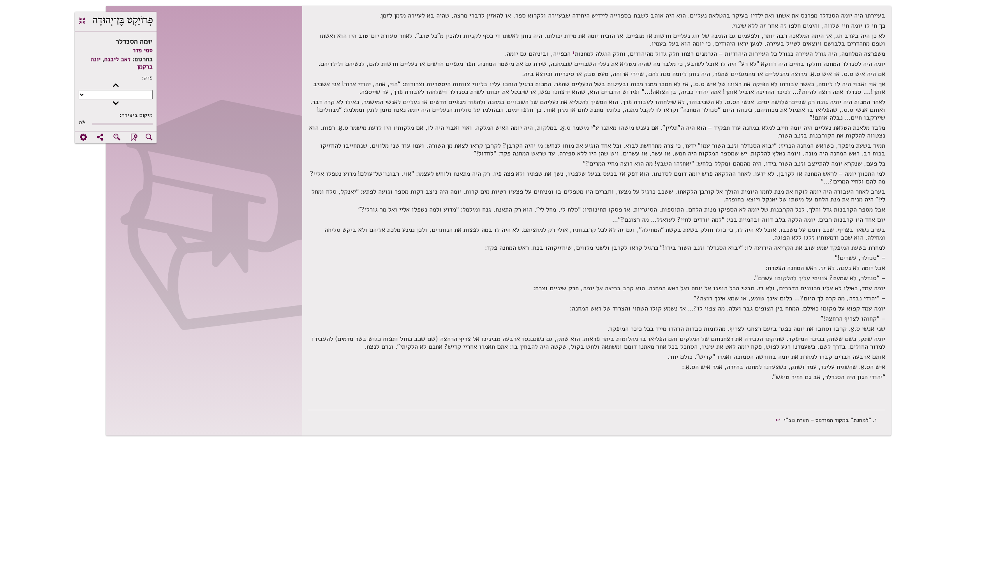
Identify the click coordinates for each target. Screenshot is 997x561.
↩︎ (778, 420)
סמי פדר (142, 50)
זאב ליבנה (117, 59)
